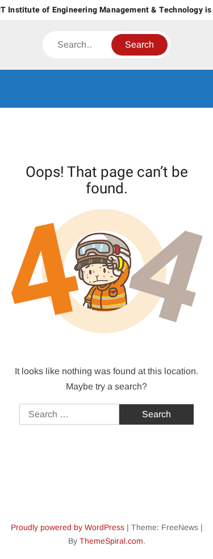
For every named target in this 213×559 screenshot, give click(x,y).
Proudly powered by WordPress (67, 527)
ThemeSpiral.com (111, 540)
